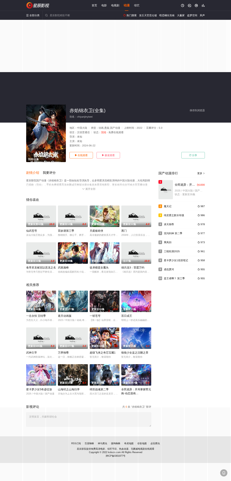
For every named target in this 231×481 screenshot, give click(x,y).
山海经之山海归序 (69, 389)
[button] (34, 173)
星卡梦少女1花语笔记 (176, 260)
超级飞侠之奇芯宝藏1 (103, 352)
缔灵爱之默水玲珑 (174, 215)
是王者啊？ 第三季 (174, 278)
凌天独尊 (169, 224)
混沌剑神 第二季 (173, 233)
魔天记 (167, 206)
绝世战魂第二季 (99, 389)
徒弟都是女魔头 (99, 267)
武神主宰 (31, 352)
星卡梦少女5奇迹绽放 (39, 389)
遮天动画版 (64, 315)
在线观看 (81, 155)
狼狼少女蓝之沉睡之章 (134, 352)
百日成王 (126, 315)
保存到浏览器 (197, 110)
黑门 (124, 230)
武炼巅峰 (63, 267)
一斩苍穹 (95, 315)
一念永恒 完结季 (36, 315)
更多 (201, 173)
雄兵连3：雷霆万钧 (132, 267)
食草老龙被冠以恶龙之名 (41, 267)
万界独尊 (63, 352)
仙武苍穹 (31, 230)
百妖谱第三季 (66, 230)
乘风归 (167, 242)
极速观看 (108, 155)
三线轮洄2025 (172, 251)
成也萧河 (169, 269)
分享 (193, 155)
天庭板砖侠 (96, 230)
